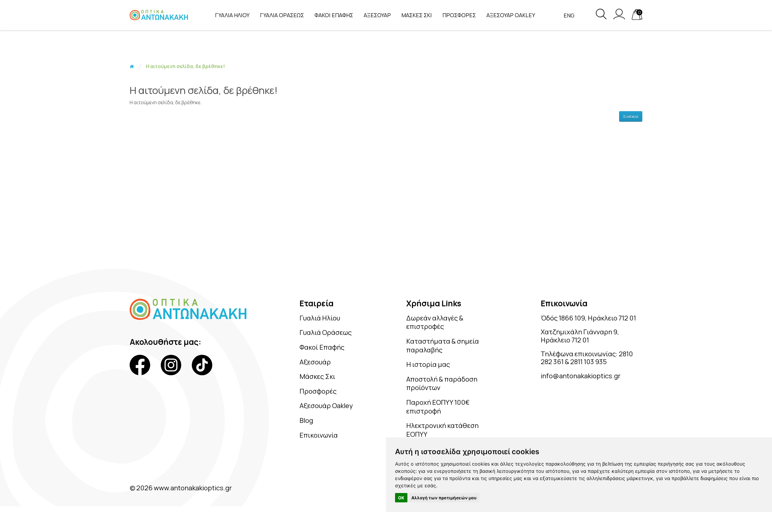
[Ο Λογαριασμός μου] (619, 17)
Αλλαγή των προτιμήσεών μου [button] (443, 497)
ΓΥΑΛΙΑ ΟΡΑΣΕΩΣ (282, 15)
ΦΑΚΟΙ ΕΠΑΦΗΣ (334, 15)
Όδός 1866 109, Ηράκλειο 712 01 (588, 318)
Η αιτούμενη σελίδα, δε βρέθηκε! (185, 66)
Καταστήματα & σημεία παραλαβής (442, 345)
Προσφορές (318, 391)
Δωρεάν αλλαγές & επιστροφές (434, 322)
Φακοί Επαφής (321, 347)
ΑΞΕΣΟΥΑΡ (377, 15)
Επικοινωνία (318, 435)
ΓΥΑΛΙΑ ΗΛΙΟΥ (232, 15)
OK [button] (401, 497)
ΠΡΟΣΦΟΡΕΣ (459, 15)
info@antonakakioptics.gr (581, 375)
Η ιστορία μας (428, 364)
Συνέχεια (630, 116)
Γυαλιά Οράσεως (325, 332)
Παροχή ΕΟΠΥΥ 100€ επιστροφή (438, 407)
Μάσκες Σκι (317, 376)
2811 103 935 (588, 361)
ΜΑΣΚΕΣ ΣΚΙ (416, 15)
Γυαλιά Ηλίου (319, 318)
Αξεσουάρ (315, 362)
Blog (306, 420)
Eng (569, 15)
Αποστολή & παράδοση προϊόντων (441, 383)
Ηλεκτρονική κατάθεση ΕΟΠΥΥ (442, 430)
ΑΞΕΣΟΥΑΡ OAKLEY (510, 15)
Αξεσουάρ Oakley (326, 405)
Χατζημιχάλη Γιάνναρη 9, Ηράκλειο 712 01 (580, 335)
